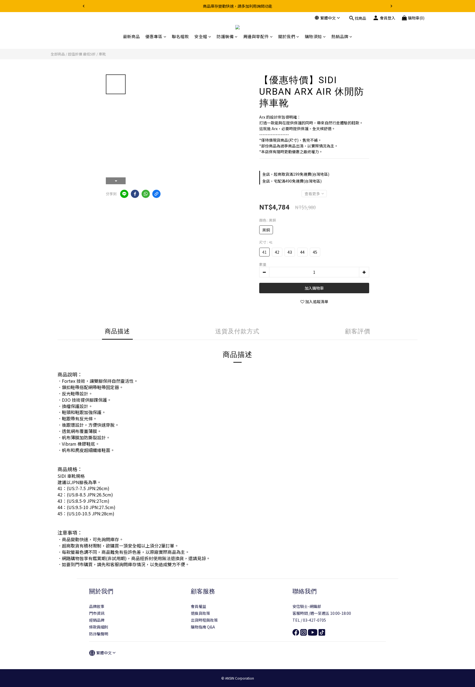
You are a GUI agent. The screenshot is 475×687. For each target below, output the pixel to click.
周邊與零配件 (256, 36)
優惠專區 (153, 36)
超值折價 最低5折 (82, 54)
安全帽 (200, 36)
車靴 (102, 54)
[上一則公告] (83, 6)
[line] (124, 194)
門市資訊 (96, 613)
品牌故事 (96, 606)
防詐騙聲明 (98, 633)
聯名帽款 (180, 36)
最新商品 (131, 36)
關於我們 (286, 36)
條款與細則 (98, 627)
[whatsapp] (146, 194)
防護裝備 (225, 36)
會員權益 (198, 606)
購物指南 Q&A (203, 627)
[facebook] (135, 194)
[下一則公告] (391, 6)
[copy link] (156, 194)
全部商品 (58, 54)
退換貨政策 (200, 613)
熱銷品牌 (339, 36)
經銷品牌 (96, 620)
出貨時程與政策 (204, 620)
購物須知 (313, 36)
